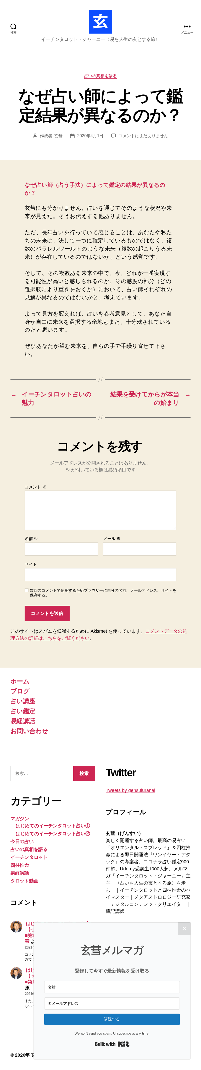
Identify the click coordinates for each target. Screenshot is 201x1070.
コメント (35, 487)
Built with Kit (112, 1044)
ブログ (20, 691)
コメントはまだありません (143, 136)
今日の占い (22, 841)
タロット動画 (24, 880)
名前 (31, 538)
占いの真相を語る (100, 75)
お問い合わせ (29, 730)
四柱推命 (19, 865)
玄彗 (58, 136)
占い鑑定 (22, 711)
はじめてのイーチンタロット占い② (53, 833)
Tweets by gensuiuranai (130, 790)
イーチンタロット (29, 857)
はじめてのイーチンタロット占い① (53, 825)
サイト (31, 564)
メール (112, 538)
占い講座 (22, 701)
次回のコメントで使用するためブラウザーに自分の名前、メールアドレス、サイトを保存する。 (103, 593)
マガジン (19, 818)
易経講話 (22, 721)
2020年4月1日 (90, 136)
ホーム (19, 681)
